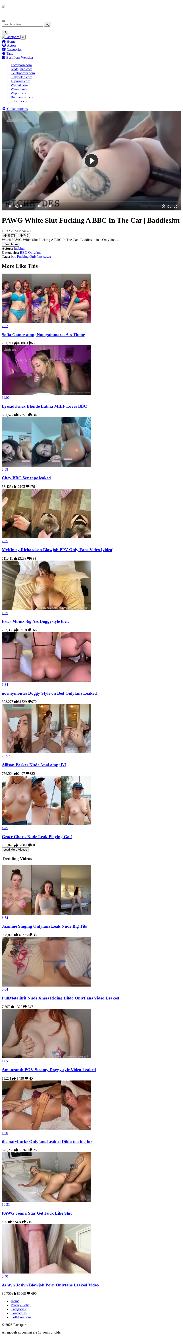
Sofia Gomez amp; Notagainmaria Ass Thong (43, 334)
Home (10, 41)
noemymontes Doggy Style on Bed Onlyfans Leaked (49, 693)
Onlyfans (34, 252)
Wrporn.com (19, 93)
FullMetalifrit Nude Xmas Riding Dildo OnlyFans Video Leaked (60, 998)
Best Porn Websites (19, 57)
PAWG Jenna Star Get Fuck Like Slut (37, 1213)
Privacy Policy (21, 1305)
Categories (14, 49)
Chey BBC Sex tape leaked (26, 478)
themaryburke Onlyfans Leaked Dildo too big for (47, 1141)
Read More (11, 244)
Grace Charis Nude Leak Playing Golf (37, 836)
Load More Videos (15, 849)
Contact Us (19, 1313)
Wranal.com (19, 85)
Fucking (23, 256)
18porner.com (20, 81)
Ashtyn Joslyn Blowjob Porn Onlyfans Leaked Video (50, 1285)
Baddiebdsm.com (23, 97)
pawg (47, 256)
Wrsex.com (19, 89)
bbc (14, 256)
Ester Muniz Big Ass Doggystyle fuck (35, 621)
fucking (19, 248)
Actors (11, 45)
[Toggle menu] (3, 21)
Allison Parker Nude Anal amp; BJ (34, 764)
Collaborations (17, 109)
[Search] (47, 24)
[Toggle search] (5, 32)
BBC (24, 252)
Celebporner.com (23, 73)
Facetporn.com (21, 65)
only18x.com (20, 101)
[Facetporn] (19, 9)
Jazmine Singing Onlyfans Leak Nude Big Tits (44, 926)
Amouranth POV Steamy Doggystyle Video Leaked (49, 1069)
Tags (9, 53)
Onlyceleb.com (21, 77)
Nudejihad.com (21, 69)
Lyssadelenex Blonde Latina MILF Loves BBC (44, 406)
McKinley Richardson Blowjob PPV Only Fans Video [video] (58, 549)
